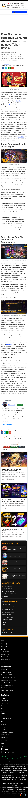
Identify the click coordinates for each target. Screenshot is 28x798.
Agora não (4, 11)
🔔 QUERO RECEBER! (19, 12)
